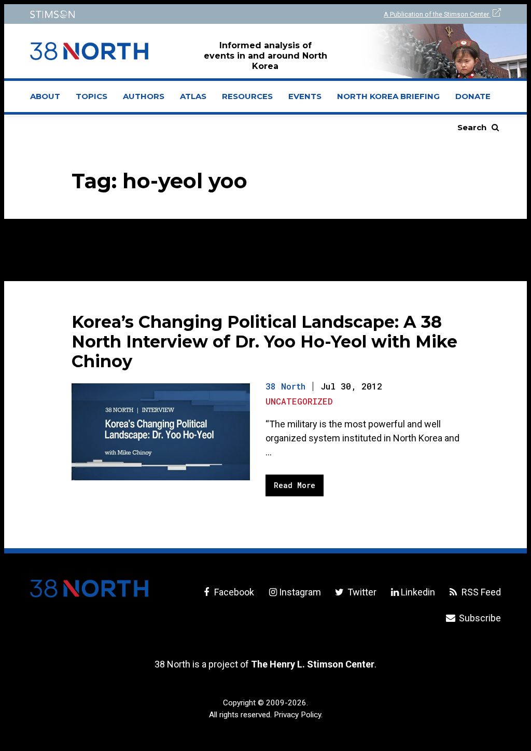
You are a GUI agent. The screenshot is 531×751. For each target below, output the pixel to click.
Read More (294, 485)
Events (305, 96)
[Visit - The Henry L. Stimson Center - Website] (141, 14)
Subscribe (479, 618)
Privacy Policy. (298, 714)
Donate (473, 96)
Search (471, 127)
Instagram (299, 592)
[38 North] (89, 588)
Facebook (233, 592)
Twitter (360, 592)
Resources (247, 96)
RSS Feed (480, 592)
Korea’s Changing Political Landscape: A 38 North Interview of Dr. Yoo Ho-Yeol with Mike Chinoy (264, 341)
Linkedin (418, 592)
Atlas (193, 96)
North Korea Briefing (388, 96)
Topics (91, 96)
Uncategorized (299, 401)
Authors (143, 96)
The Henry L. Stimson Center (312, 664)
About (49, 99)
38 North (285, 386)
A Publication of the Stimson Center (437, 14)
